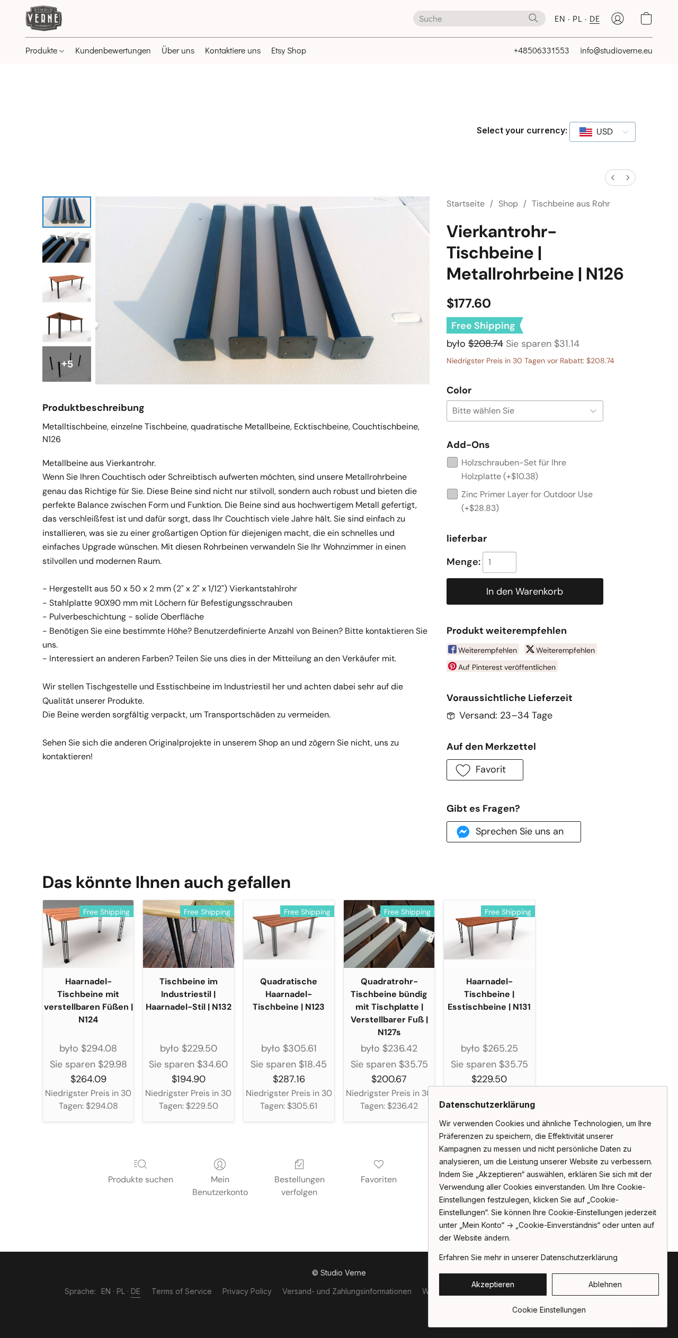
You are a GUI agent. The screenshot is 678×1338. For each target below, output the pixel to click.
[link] (549, 1306)
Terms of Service (181, 1291)
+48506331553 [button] (541, 50)
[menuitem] (612, 177)
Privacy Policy (247, 1291)
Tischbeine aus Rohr (571, 203)
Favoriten (379, 1179)
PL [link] (121, 1291)
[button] (44, 18)
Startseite (466, 203)
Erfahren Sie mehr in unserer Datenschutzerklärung (528, 1257)
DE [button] (595, 18)
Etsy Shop (288, 50)
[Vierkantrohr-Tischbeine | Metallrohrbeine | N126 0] (66, 212)
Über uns (178, 50)
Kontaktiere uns (233, 50)
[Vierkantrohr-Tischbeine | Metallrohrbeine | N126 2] (66, 284)
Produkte (42, 50)
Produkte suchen (140, 1179)
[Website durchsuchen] (533, 18)
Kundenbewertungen (113, 50)
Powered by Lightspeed (339, 1309)
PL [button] (577, 18)
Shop (508, 203)
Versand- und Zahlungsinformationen (347, 1291)
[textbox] (601, 131)
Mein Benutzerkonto (220, 1186)
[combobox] (602, 132)
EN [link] (106, 1291)
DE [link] (136, 1291)
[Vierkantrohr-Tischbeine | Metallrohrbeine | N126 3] (66, 324)
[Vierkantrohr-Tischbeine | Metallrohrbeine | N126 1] (66, 247)
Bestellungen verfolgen (299, 1186)
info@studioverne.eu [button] (616, 50)
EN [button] (560, 18)
